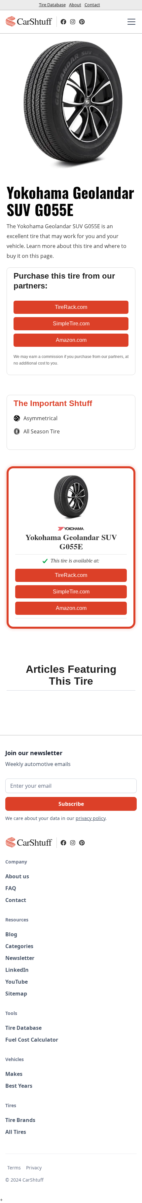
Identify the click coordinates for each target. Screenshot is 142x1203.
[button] (130, 22)
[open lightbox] (71, 104)
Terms (14, 1167)
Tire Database (52, 5)
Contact (92, 5)
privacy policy (90, 818)
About (75, 5)
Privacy (34, 1167)
